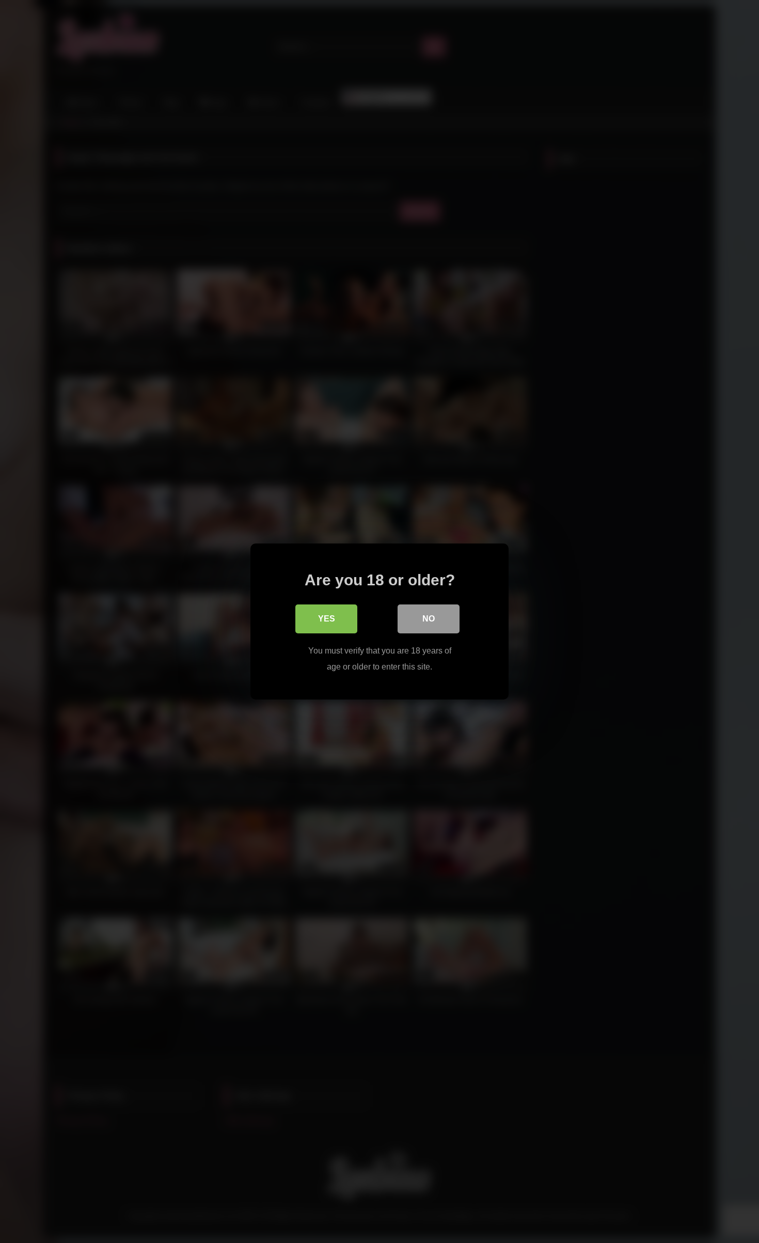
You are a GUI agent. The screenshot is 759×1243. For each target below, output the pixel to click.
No (428, 618)
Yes (326, 618)
